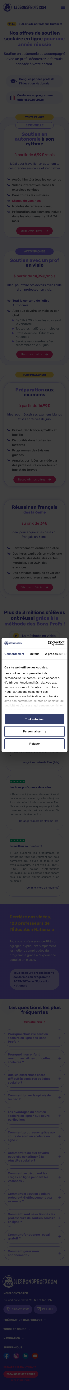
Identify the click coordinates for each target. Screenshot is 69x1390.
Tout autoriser (34, 719)
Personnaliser (32, 731)
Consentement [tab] (14, 653)
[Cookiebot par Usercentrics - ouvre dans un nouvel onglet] (49, 643)
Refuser (34, 743)
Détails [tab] (34, 653)
